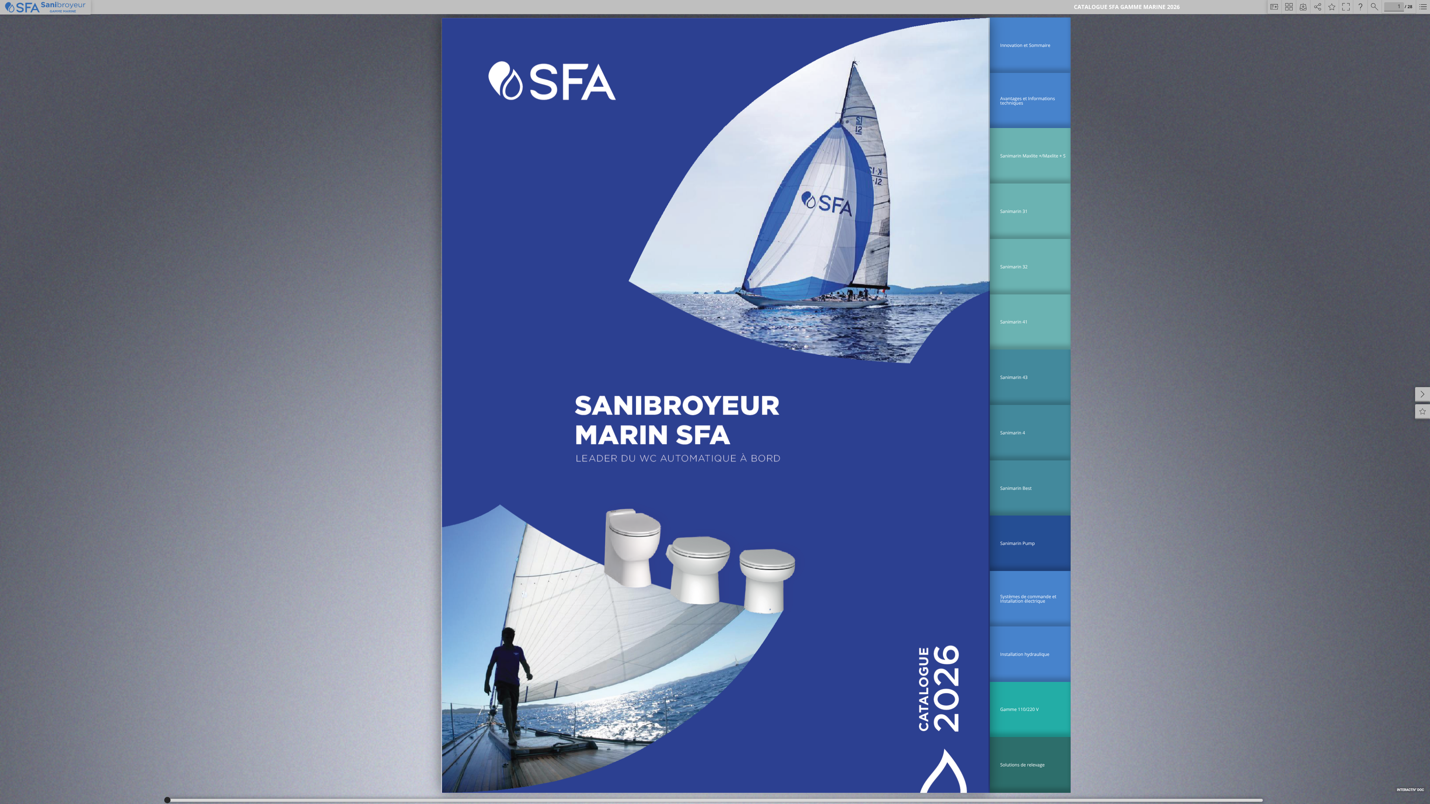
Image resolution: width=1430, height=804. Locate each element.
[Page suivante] (1422, 394)
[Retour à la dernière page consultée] (1274, 7)
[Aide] (1360, 7)
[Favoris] (1332, 7)
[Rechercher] (1374, 7)
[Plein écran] (1346, 7)
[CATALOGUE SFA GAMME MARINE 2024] (1423, 7)
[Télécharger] (1303, 7)
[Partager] (1317, 7)
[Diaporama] (1288, 7)
